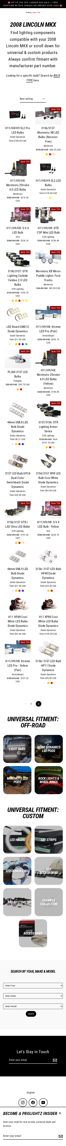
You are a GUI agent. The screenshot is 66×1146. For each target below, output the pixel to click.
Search (31, 1014)
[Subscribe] (60, 1136)
